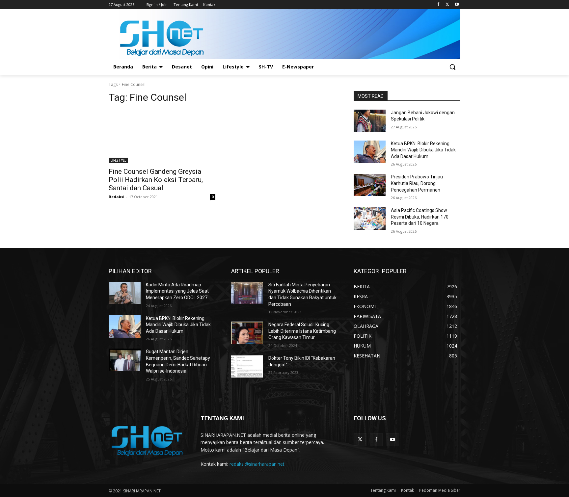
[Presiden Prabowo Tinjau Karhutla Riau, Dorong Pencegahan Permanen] (370, 185)
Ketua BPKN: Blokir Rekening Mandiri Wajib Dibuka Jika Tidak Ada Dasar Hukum (423, 150)
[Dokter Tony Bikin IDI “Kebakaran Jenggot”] (247, 366)
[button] (452, 67)
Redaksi (116, 196)
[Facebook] (438, 5)
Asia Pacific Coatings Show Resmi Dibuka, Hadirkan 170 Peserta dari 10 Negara (419, 217)
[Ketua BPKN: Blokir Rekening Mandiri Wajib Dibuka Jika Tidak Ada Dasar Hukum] (370, 152)
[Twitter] (447, 5)
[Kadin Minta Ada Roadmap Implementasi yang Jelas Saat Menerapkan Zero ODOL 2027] (125, 293)
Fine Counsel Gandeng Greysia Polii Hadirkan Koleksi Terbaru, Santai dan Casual (156, 180)
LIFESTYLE (118, 160)
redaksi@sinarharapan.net (257, 464)
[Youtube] (456, 5)
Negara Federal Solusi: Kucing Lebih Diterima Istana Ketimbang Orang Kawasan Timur (302, 331)
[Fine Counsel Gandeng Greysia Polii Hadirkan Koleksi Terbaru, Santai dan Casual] (162, 136)
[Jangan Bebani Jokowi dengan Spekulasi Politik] (370, 121)
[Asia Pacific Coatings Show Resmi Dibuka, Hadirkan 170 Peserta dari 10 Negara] (370, 218)
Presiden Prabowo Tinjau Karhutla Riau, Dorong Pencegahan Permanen (417, 183)
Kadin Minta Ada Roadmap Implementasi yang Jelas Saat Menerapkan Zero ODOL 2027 (177, 291)
